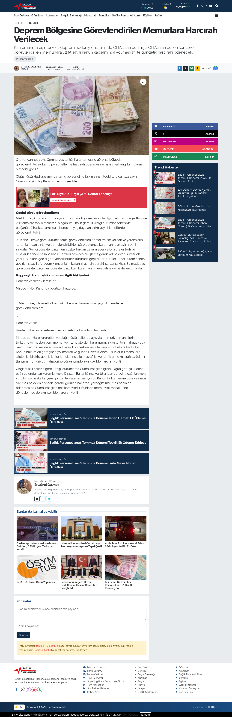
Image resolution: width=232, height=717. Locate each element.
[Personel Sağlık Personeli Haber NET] (26, 6)
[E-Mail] (37, 498)
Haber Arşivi (93, 692)
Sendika (104, 15)
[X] (22, 689)
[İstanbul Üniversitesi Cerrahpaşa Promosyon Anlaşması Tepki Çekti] (81, 528)
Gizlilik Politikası (187, 684)
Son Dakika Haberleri (98, 688)
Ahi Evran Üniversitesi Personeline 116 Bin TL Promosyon (119, 585)
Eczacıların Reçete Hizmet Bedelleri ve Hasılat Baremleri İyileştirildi (79, 585)
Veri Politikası (186, 692)
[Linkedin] (48, 498)
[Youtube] (34, 689)
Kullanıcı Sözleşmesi (190, 688)
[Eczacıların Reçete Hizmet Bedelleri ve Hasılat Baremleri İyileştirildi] (81, 567)
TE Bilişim (213, 707)
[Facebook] (42, 498)
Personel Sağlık (42, 650)
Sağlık (158, 15)
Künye (141, 684)
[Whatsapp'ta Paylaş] (191, 68)
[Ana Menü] (216, 15)
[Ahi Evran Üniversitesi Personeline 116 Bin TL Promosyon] (125, 567)
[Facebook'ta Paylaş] (180, 68)
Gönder (23, 635)
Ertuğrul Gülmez (46, 485)
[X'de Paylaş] (185, 68)
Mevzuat (90, 15)
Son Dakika (21, 15)
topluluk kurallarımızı (47, 645)
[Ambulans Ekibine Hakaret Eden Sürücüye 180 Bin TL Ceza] (125, 528)
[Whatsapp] (39, 689)
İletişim (142, 688)
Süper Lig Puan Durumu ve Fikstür (106, 681)
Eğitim (147, 15)
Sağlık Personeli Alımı (126, 15)
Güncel (33, 23)
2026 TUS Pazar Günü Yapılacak (36, 582)
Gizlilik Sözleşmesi (148, 692)
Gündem (37, 15)
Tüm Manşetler (95, 684)
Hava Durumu (94, 670)
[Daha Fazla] (197, 68)
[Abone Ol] (215, 68)
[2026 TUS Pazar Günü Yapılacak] (37, 567)
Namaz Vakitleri (95, 674)
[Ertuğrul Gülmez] (24, 486)
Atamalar (52, 15)
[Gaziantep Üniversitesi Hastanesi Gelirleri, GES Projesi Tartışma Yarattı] (37, 528)
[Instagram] (28, 689)
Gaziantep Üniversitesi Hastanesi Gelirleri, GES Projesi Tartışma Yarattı (37, 546)
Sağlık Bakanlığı (71, 15)
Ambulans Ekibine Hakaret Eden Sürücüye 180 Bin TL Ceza (124, 545)
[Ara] (216, 6)
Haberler (19, 23)
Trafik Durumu (95, 677)
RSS (20, 707)
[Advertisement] (185, 98)
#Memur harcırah (24, 59)
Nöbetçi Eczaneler (97, 667)
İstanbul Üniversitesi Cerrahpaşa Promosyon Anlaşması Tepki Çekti (81, 545)
